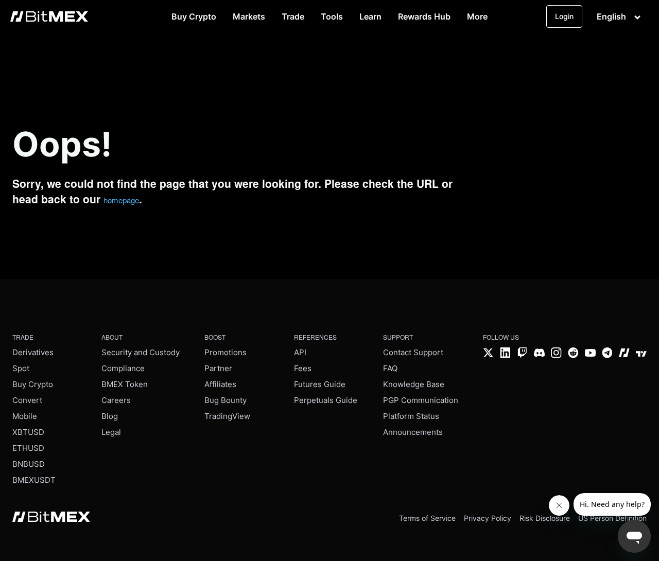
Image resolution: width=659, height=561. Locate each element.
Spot (20, 368)
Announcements (413, 432)
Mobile (24, 416)
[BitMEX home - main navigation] (49, 16)
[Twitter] (488, 353)
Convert (27, 400)
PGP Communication (420, 400)
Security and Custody (140, 352)
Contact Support (413, 352)
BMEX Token (124, 384)
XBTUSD (28, 432)
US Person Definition (612, 518)
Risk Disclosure (544, 518)
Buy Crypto (32, 384)
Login (564, 16)
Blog (109, 416)
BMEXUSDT (34, 480)
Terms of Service (427, 518)
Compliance (123, 368)
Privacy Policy (487, 518)
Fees (302, 368)
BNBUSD (28, 464)
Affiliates (220, 384)
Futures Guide (319, 384)
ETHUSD (28, 448)
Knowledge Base (413, 384)
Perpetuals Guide (325, 400)
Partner (218, 368)
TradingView (227, 416)
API (300, 352)
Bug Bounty (225, 400)
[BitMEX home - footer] (51, 518)
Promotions (225, 352)
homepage (121, 200)
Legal (111, 432)
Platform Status (411, 416)
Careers (116, 400)
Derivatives (33, 352)
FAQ (390, 368)
